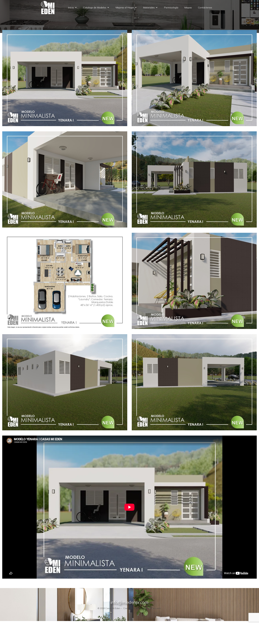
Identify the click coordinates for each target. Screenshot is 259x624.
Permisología (171, 7)
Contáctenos (205, 7)
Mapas (188, 7)
